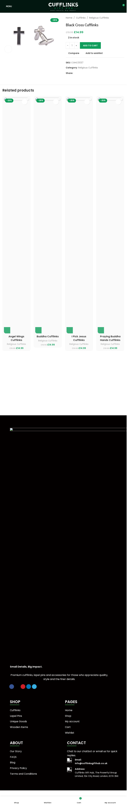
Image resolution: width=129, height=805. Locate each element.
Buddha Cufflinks (48, 336)
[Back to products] (119, 18)
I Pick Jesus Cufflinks (79, 338)
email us (101, 751)
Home (69, 17)
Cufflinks (81, 17)
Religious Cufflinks (99, 17)
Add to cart (90, 45)
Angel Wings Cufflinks (16, 338)
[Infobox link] (96, 761)
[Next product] (122, 18)
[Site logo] (63, 6)
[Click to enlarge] (8, 49)
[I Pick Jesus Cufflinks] (79, 215)
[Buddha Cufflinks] (47, 215)
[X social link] (79, 73)
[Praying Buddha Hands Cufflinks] (110, 215)
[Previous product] (115, 18)
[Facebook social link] (75, 73)
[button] (7, 330)
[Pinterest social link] (82, 73)
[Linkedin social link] (86, 73)
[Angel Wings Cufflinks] (16, 215)
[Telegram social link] (90, 73)
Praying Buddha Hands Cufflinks (110, 338)
